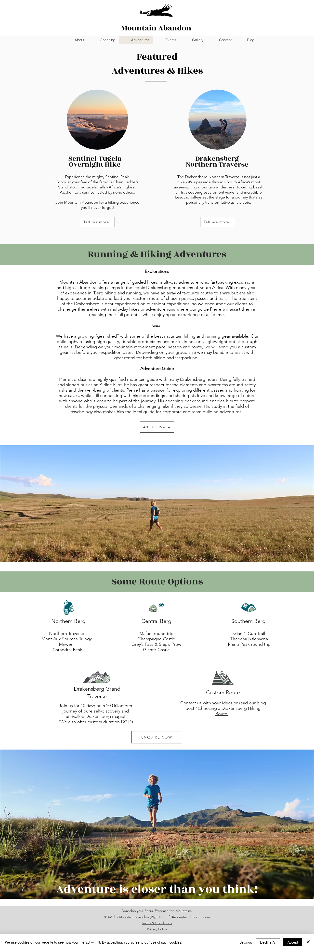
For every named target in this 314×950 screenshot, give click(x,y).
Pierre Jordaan (73, 379)
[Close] (308, 942)
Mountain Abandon (156, 28)
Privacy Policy (157, 929)
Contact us (191, 703)
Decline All (268, 942)
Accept (293, 942)
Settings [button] (245, 942)
